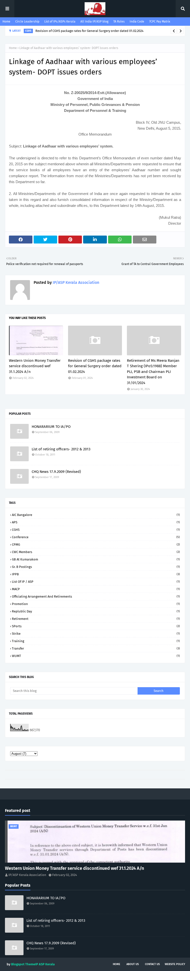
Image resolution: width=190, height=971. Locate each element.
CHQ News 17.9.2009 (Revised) (56, 471)
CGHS (96, 530)
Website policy (175, 964)
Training (96, 641)
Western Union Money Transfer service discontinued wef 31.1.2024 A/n (35, 366)
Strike (96, 633)
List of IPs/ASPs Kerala (59, 21)
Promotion (96, 604)
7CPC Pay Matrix (159, 21)
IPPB (96, 574)
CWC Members (96, 552)
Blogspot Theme (23, 964)
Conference (96, 537)
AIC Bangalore (96, 515)
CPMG (96, 544)
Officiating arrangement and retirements (96, 596)
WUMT (96, 656)
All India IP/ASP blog (94, 21)
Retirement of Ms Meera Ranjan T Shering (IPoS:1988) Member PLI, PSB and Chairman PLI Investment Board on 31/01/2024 (153, 371)
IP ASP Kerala (45, 964)
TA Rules (119, 21)
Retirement (96, 619)
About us (132, 964)
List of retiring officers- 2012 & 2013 (61, 449)
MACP (96, 589)
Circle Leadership (27, 21)
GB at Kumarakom (96, 559)
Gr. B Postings (96, 567)
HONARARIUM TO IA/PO (51, 426)
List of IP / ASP (96, 581)
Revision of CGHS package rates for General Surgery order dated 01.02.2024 (89, 31)
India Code (137, 21)
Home (6, 21)
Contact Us (152, 964)
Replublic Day (96, 611)
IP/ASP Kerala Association (75, 282)
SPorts (96, 626)
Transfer (96, 648)
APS (96, 522)
